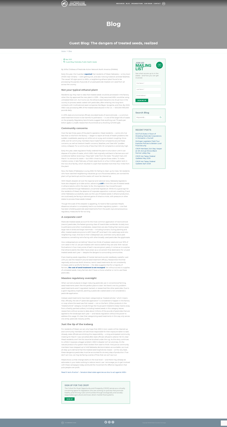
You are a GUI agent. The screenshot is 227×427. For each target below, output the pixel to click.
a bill (101, 184)
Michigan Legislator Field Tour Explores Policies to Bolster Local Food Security (148, 143)
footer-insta (109, 422)
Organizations (137, 3)
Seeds (94, 62)
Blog (128, 3)
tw (105, 422)
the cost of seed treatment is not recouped (86, 268)
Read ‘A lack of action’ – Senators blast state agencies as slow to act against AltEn (93, 372)
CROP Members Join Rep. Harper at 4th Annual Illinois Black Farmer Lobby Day (148, 151)
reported (88, 74)
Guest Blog (70, 62)
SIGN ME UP (141, 100)
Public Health (87, 62)
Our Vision (148, 3)
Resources (120, 3)
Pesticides (77, 62)
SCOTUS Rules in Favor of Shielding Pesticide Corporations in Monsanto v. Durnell (148, 136)
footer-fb (113, 422)
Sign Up (70, 399)
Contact (157, 3)
